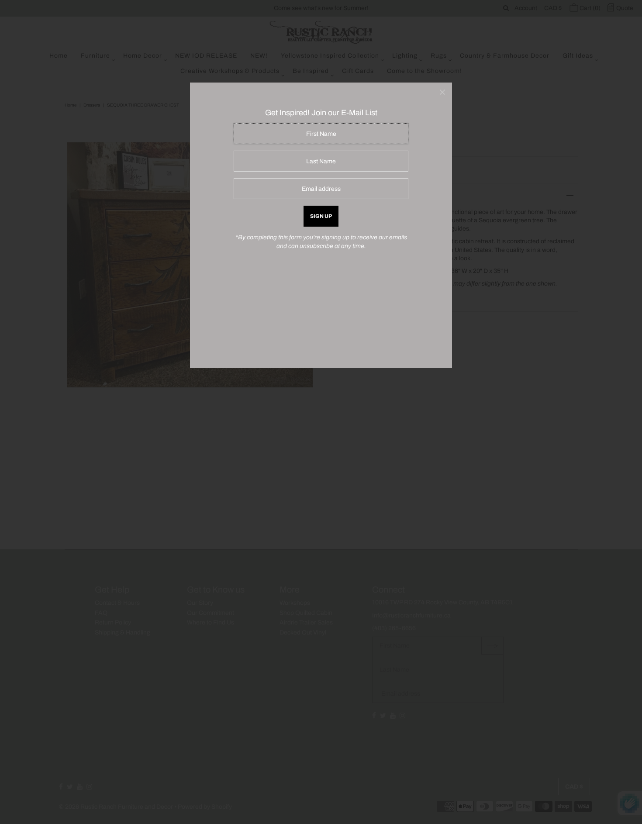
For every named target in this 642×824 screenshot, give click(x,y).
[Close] (442, 92)
